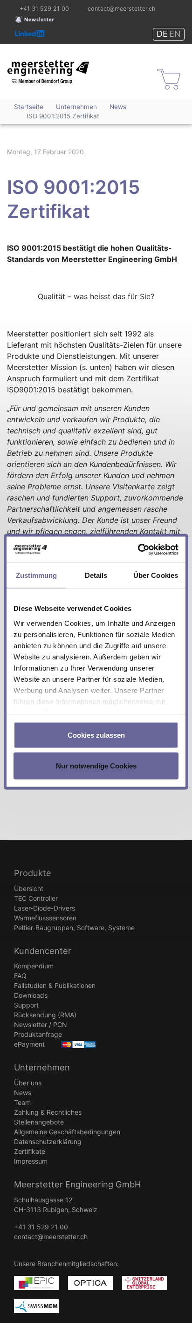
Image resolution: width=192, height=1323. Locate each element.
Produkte (32, 873)
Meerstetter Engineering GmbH (40, 65)
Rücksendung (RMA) (45, 1015)
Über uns (27, 1083)
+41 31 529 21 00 (44, 8)
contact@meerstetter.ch (121, 8)
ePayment (29, 1044)
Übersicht (28, 888)
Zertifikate (29, 1151)
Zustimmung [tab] (36, 575)
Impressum (31, 1161)
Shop (163, 70)
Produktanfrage (38, 1034)
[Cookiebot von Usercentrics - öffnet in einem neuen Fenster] (137, 549)
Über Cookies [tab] (155, 575)
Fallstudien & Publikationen (55, 985)
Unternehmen (42, 1067)
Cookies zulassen (96, 735)
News (22, 1093)
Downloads (31, 995)
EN (175, 34)
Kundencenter (42, 951)
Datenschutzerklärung (48, 1141)
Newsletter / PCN (40, 1024)
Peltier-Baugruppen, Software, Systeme (74, 928)
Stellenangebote (39, 1122)
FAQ (20, 976)
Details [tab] (96, 575)
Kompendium (34, 966)
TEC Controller (36, 898)
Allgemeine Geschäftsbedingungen (67, 1132)
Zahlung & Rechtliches (48, 1112)
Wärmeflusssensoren (45, 918)
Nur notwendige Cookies (96, 765)
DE (162, 34)
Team (22, 1102)
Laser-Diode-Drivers (44, 908)
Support (26, 1005)
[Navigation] (131, 79)
